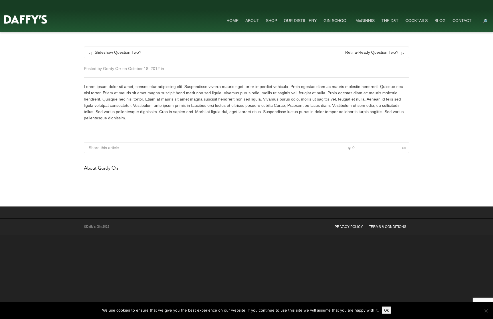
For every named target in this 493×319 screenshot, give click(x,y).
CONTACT (462, 20)
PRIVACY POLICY (349, 227)
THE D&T (390, 20)
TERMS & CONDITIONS (387, 227)
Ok (386, 310)
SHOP (271, 20)
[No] (486, 311)
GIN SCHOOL (336, 20)
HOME (233, 20)
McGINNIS (365, 20)
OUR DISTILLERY (300, 20)
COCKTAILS (416, 20)
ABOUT (252, 20)
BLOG (440, 20)
